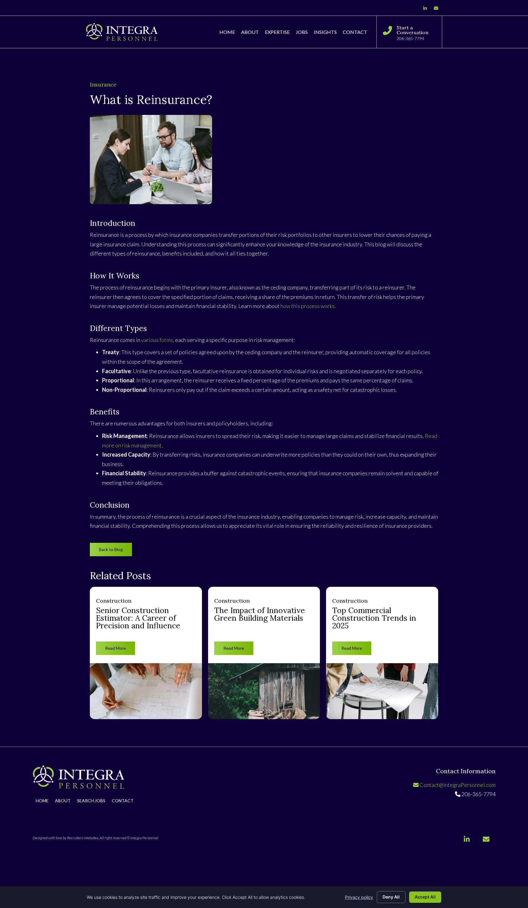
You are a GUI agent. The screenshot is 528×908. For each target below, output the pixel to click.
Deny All (391, 896)
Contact (123, 801)
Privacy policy (359, 897)
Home (42, 801)
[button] (111, 549)
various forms (157, 339)
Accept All (425, 896)
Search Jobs (91, 801)
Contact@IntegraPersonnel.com (457, 784)
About (63, 801)
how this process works (307, 306)
